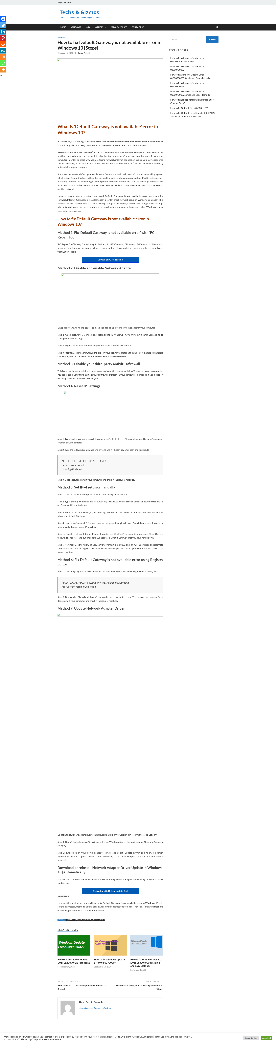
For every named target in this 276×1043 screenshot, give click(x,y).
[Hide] (1, 75)
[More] (3, 69)
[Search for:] (193, 39)
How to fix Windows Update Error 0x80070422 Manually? (73, 961)
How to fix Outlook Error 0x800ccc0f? (189, 108)
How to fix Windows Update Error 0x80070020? (109, 961)
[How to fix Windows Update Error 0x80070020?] (110, 946)
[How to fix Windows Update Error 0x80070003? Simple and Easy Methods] (146, 946)
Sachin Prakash (84, 53)
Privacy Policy (119, 27)
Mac (88, 27)
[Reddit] (3, 44)
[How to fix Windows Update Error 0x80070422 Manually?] (73, 946)
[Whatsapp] (3, 63)
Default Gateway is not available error (86, 920)
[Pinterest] (3, 38)
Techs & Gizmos (79, 12)
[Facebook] (3, 19)
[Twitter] (3, 25)
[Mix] (3, 57)
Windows (76, 27)
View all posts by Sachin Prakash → (94, 1007)
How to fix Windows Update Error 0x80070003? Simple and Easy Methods (145, 962)
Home (63, 27)
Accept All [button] (266, 1038)
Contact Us (138, 27)
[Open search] (217, 27)
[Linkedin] (3, 32)
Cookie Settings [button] (251, 1038)
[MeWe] (3, 51)
